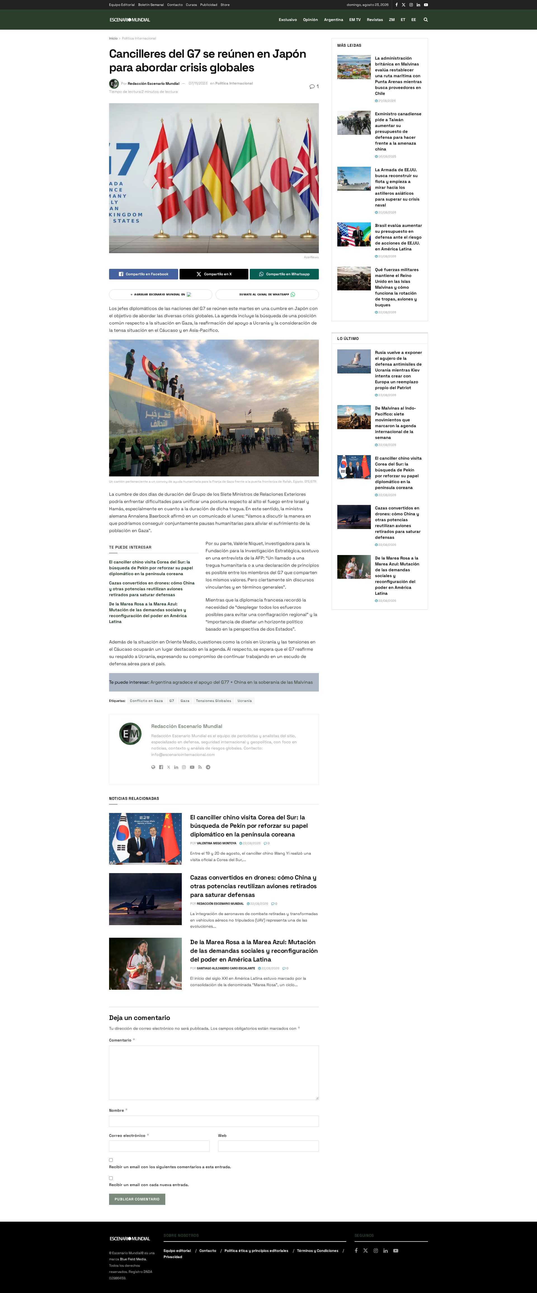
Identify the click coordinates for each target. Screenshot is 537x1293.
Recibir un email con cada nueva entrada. (149, 1184)
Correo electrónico (129, 1135)
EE (413, 19)
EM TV (355, 19)
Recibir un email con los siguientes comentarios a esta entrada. (170, 1166)
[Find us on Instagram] (411, 5)
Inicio (113, 38)
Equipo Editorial (122, 5)
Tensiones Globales (213, 701)
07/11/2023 (198, 83)
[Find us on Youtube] (426, 5)
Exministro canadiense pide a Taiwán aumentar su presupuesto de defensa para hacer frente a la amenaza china (398, 131)
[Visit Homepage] (130, 19)
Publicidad (208, 5)
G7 (171, 701)
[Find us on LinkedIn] (418, 5)
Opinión (310, 19)
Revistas (375, 19)
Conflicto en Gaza (146, 701)
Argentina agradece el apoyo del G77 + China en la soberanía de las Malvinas (231, 682)
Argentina (333, 19)
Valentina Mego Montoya (216, 843)
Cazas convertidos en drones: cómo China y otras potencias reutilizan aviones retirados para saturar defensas (152, 588)
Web (222, 1135)
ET (403, 19)
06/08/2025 (387, 156)
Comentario (122, 1040)
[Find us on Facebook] (396, 5)
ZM (392, 19)
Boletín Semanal (151, 5)
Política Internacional (139, 38)
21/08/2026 (387, 101)
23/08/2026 (387, 395)
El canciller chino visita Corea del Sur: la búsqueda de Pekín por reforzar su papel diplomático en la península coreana (151, 567)
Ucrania (245, 701)
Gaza (185, 701)
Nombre (118, 1110)
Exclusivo (288, 19)
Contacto (175, 5)
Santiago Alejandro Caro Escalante (226, 968)
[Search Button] (426, 20)
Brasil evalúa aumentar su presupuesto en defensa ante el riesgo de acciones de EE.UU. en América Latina (398, 237)
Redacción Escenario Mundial (153, 83)
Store (225, 5)
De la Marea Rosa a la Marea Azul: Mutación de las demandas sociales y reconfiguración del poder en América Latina (254, 950)
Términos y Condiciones (317, 1250)
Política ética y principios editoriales (256, 1250)
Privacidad (173, 1256)
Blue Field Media (133, 1259)
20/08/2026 (387, 212)
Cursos (191, 5)
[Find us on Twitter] (404, 5)
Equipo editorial (177, 1250)
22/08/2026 (251, 843)
